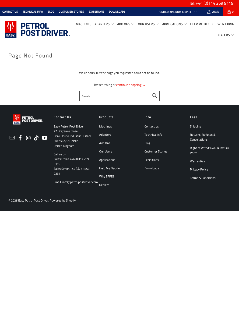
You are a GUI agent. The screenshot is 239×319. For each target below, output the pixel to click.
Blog (51, 11)
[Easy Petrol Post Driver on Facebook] (20, 138)
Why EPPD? (106, 176)
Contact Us (10, 11)
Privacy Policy (199, 169)
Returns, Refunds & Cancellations (202, 137)
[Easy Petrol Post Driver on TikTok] (36, 138)
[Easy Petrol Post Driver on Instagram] (28, 138)
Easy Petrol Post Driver (33, 200)
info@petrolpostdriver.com (80, 182)
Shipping (195, 126)
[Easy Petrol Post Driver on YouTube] (44, 138)
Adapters (105, 134)
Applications (107, 159)
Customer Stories (71, 11)
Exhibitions (96, 11)
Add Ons (104, 143)
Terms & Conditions (202, 177)
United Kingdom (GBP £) (175, 12)
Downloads (117, 11)
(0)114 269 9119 (218, 3)
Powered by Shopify (63, 200)
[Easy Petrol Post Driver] (37, 30)
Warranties (197, 161)
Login (215, 11)
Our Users (105, 151)
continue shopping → (130, 84)
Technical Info (33, 11)
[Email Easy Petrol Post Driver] (12, 138)
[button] (104, 24)
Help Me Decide (109, 168)
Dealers (104, 184)
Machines (105, 126)
